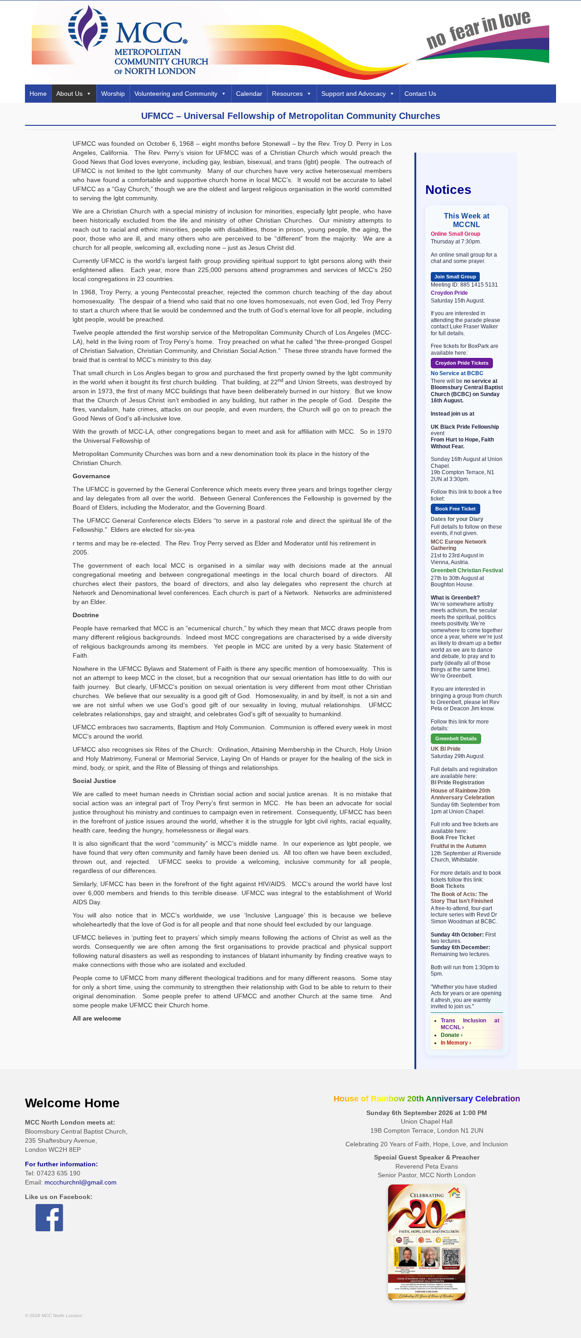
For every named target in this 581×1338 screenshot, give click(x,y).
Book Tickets (448, 886)
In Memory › (456, 1043)
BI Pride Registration (457, 782)
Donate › (452, 1035)
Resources (287, 93)
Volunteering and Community (175, 93)
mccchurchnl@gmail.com (80, 1182)
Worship (113, 93)
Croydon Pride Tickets (461, 363)
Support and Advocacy (353, 93)
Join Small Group (455, 276)
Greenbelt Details (456, 738)
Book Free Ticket (455, 508)
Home (38, 93)
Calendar (249, 93)
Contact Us (420, 93)
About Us (69, 93)
